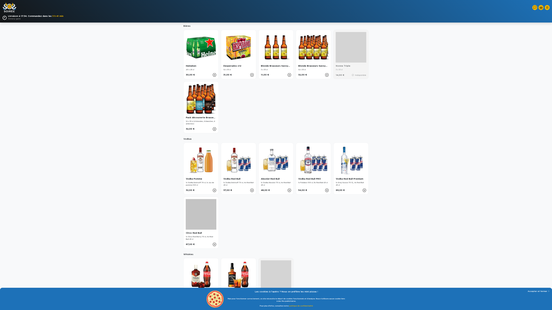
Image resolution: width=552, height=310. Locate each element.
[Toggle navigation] (547, 7)
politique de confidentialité (301, 306)
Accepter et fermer (537, 291)
